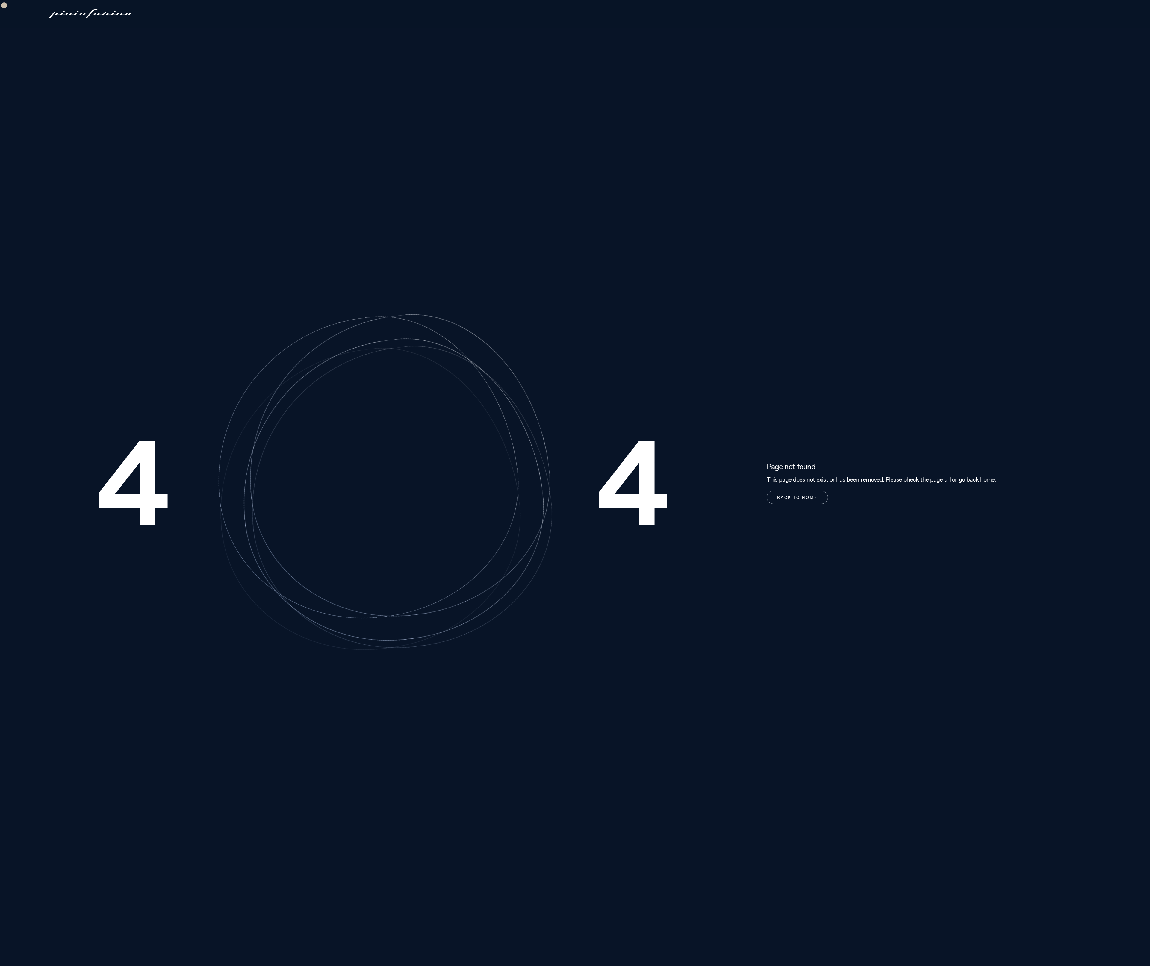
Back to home (797, 497)
